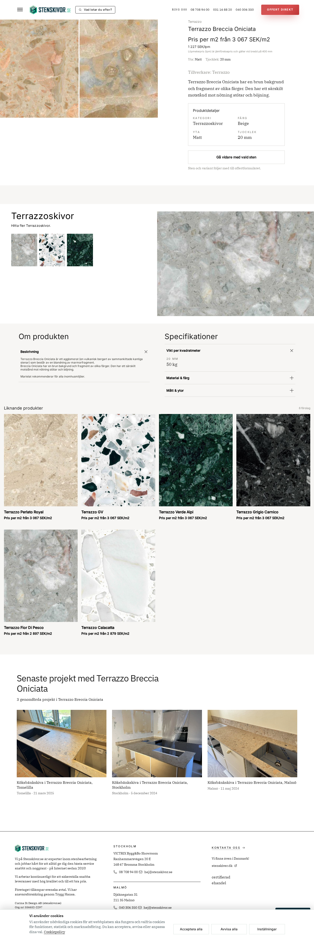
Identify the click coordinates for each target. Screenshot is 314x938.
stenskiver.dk (222, 866)
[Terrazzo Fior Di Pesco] (24, 250)
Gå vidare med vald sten (236, 157)
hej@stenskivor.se (158, 872)
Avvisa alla (229, 929)
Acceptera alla (191, 929)
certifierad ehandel (221, 880)
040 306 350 (245, 10)
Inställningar (267, 929)
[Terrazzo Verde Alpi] (80, 250)
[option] (39, 69)
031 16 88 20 (222, 10)
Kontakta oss (226, 847)
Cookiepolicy (54, 932)
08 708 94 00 (200, 10)
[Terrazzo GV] (52, 250)
